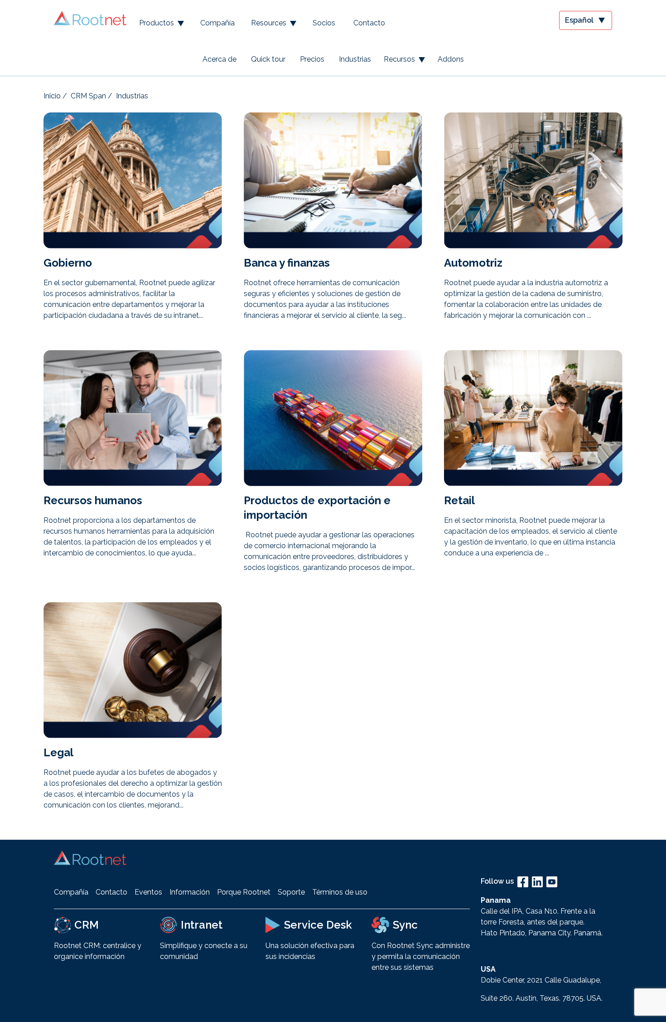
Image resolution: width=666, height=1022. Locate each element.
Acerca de (219, 59)
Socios (324, 23)
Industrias (355, 59)
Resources (268, 23)
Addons (451, 59)
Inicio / (55, 96)
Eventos (148, 892)
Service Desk (318, 924)
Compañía (217, 23)
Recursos (399, 59)
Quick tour (268, 59)
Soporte (291, 892)
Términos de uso (339, 892)
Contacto (369, 23)
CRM (86, 924)
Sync (405, 924)
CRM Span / (91, 96)
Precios (312, 59)
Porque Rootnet (243, 892)
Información (189, 892)
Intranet (201, 924)
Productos (156, 23)
